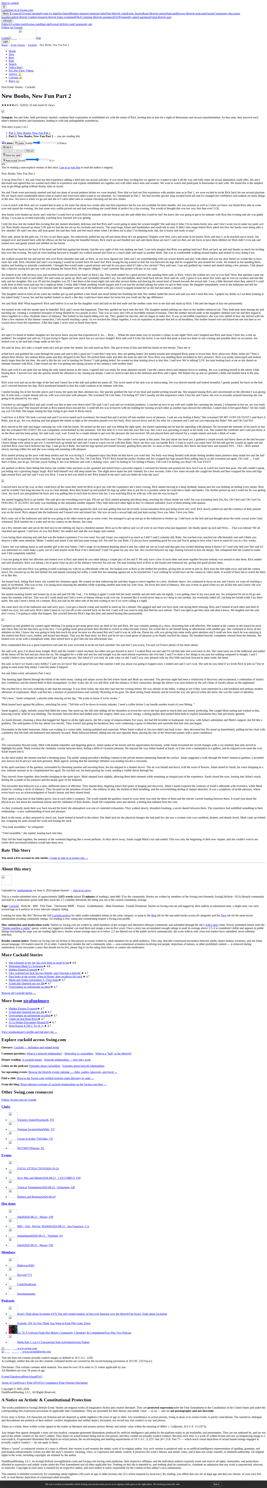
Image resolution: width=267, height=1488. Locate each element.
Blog (25, 1376)
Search (13, 64)
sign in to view (81, 890)
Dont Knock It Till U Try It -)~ (26, 1025)
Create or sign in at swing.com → (69, 857)
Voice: (35, 145)
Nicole (7, 147)
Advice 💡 (15, 74)
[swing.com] (22, 38)
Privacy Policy (25, 1382)
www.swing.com (27, 1348)
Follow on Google (12, 27)
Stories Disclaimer (77, 1382)
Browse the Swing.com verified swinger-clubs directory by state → (55, 1078)
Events (20, 13)
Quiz (160, 17)
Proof (20, 151)
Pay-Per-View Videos (21, 70)
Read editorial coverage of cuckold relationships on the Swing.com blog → (64, 1084)
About (32, 1376)
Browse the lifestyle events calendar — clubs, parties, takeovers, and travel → (73, 1072)
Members (8, 1252)
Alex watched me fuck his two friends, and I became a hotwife (45, 973)
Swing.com (38, 24)
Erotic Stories (146, 13)
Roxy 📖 (14, 80)
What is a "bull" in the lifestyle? (113, 1053)
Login (17, 10)
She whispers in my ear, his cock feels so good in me (39, 962)
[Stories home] (3, 143)
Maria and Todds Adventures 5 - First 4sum (33, 979)
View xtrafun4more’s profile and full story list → (29, 1032)
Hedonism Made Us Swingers (26, 966)
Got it (216, 1484)
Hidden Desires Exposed (23, 969)
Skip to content (10, 3)
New (11, 54)
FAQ (131, 17)
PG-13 (29, 151)
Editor (14, 24)
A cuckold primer (32, 1059)
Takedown (16, 1376)
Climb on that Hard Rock (23, 1018)
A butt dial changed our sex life (26, 983)
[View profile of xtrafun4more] (6, 884)
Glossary (55, 17)
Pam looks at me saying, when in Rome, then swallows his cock (46, 976)
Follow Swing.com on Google (18, 1099)
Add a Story (16, 67)
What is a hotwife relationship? (44, 1053)
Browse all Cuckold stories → (18, 993)
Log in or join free (69, 167)
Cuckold (32, 45)
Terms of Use (9, 1382)
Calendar (43, 13)
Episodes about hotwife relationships (83, 1065)
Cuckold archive (61, 915)
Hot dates (8, 1204)
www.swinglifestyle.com (36, 1351)
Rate (11, 60)
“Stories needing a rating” (16, 928)
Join (38, 38)
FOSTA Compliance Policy (50, 1382)
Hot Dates (78, 13)
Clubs (113, 13)
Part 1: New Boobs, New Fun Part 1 (29, 133)
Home (4, 45)
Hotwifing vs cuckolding (78, 1053)
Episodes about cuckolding (44, 1065)
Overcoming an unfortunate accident (29, 986)
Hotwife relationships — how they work (67, 1059)
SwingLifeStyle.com (71, 24)
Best (11, 57)
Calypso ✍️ (16, 77)
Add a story (212, 924)
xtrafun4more (25, 890)
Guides (22, 17)
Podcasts (185, 13)
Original (9, 151)
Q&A (94, 17)
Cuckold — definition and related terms (36, 1047)
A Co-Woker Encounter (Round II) (29, 1022)
